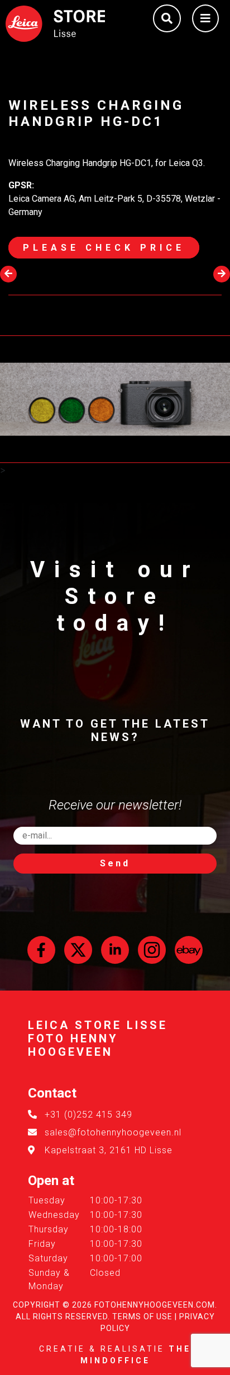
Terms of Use (142, 1316)
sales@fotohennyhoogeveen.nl (113, 1132)
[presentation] (8, 274)
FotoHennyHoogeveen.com (154, 1304)
